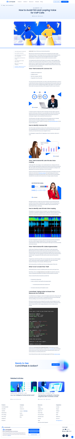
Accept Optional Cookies (34, 429)
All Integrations (59, 420)
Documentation (41, 414)
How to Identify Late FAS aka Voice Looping (20, 58)
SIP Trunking (4, 414)
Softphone (4, 418)
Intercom (57, 418)
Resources (31, 1)
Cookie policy (9, 435)
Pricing (41, 1)
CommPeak (52, 348)
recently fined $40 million (53, 121)
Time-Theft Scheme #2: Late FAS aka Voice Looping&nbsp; (20, 56)
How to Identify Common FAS (19, 53)
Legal (39, 420)
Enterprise (37, 1)
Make (57, 414)
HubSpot (57, 410)
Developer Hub (40, 416)
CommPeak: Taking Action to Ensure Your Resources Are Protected (20, 67)
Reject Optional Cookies (34, 432)
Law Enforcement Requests (43, 422)
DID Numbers (4, 412)
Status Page (40, 412)
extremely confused (42, 173)
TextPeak (3, 410)
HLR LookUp (4, 416)
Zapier (57, 412)
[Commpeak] (10, 1)
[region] (21, 432)
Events (21, 413)
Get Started (65, 1)
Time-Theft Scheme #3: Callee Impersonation (19, 61)
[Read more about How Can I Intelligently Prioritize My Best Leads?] (24, 387)
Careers (23, 411)
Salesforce (58, 416)
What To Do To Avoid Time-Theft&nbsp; (19, 64)
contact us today (57, 354)
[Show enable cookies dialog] (72, 437)
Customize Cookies (34, 434)
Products (19, 1)
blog (4, 5)
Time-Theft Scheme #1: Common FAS (20, 51)
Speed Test (40, 410)
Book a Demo (57, 1)
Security (39, 418)
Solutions (25, 1)
